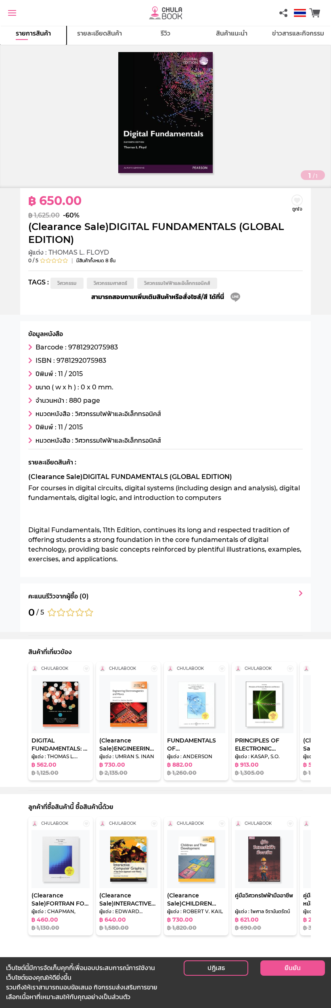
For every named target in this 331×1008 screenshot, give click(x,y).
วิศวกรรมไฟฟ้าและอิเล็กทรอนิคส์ (177, 283)
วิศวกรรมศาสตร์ (110, 283)
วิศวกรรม (67, 283)
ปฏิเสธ (216, 968)
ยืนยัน (293, 968)
